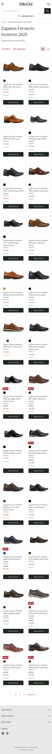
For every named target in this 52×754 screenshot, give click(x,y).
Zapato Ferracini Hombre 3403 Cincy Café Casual (12, 666)
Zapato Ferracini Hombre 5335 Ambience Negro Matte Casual (38, 346)
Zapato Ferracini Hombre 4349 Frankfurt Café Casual (38, 189)
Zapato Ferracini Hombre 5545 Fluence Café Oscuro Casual (38, 613)
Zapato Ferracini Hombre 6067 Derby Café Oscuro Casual (38, 398)
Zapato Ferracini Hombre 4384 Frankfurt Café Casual (38, 666)
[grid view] (42, 49)
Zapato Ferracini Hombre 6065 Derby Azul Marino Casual (12, 559)
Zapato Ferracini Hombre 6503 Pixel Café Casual (12, 137)
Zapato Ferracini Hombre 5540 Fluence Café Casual (12, 345)
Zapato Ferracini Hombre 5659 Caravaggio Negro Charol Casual (12, 398)
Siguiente (31, 694)
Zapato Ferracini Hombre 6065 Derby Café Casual (12, 85)
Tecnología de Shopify (26, 750)
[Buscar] (47, 11)
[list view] (48, 49)
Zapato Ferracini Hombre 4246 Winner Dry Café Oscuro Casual (12, 507)
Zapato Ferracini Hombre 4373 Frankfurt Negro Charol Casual (12, 242)
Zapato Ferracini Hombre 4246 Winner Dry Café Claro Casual (13, 294)
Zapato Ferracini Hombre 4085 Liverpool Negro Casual (38, 507)
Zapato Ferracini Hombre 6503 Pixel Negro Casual (12, 451)
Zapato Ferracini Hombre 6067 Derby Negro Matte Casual (38, 452)
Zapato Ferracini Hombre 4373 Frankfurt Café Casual (38, 558)
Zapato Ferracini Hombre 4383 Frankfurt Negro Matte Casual (13, 190)
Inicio (3, 22)
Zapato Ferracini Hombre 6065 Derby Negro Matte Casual (38, 138)
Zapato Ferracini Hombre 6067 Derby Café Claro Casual (38, 242)
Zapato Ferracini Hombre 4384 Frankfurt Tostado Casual (12, 613)
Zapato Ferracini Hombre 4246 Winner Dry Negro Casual (38, 294)
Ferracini (6, 89)
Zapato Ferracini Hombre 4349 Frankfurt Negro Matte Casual (39, 86)
